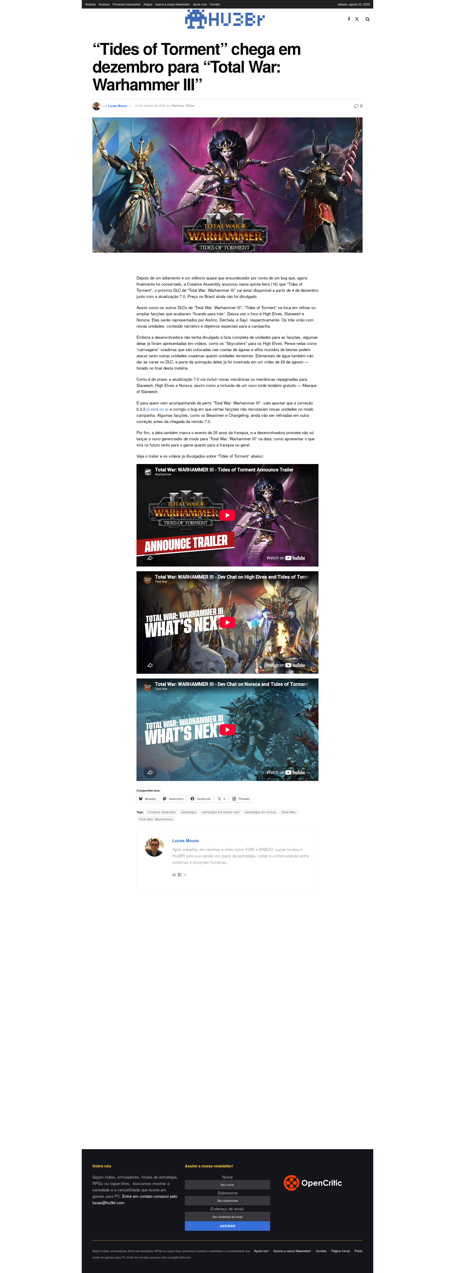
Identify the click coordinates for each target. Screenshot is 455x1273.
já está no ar (157, 409)
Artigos (147, 4)
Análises (104, 4)
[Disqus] (227, 956)
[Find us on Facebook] (349, 19)
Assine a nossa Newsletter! (172, 4)
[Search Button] (368, 19)
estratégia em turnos (260, 812)
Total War (289, 812)
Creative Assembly (162, 812)
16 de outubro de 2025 (150, 105)
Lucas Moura (117, 105)
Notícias (90, 4)
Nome (227, 1177)
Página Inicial (340, 1251)
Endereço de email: (227, 1209)
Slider (190, 105)
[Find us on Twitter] (357, 19)
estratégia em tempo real (221, 812)
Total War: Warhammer (156, 819)
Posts (359, 1251)
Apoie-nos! (200, 4)
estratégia (188, 812)
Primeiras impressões (127, 4)
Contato (215, 4)
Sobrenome (228, 1193)
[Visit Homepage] (213, 19)
